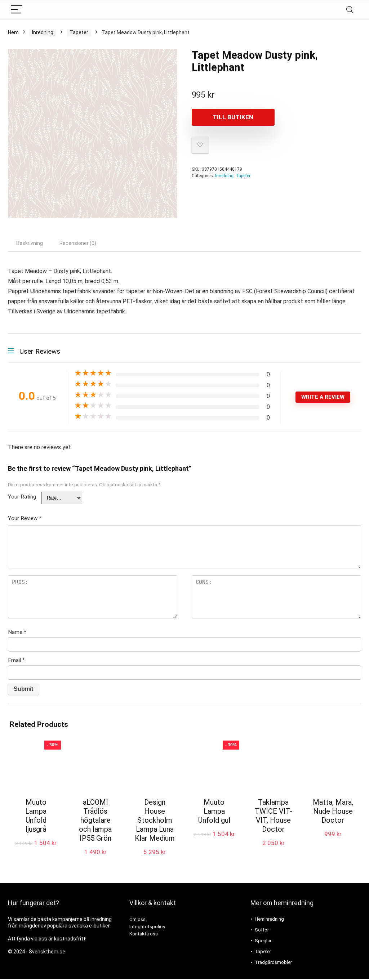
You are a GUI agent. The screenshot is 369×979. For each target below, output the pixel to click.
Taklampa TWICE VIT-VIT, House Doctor (273, 815)
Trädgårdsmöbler (273, 962)
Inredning (42, 32)
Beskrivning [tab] (29, 243)
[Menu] (16, 9)
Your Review (24, 518)
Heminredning (269, 919)
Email (16, 660)
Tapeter (79, 32)
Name (17, 632)
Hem (13, 32)
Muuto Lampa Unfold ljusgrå (35, 815)
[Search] (350, 9)
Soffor (262, 930)
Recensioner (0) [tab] (77, 243)
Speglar (263, 940)
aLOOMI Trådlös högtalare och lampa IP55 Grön (95, 820)
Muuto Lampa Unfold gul (214, 811)
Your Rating (22, 496)
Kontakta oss (143, 933)
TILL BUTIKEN (233, 117)
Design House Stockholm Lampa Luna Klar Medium (155, 820)
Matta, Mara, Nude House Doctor (333, 811)
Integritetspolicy (147, 926)
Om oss (137, 919)
